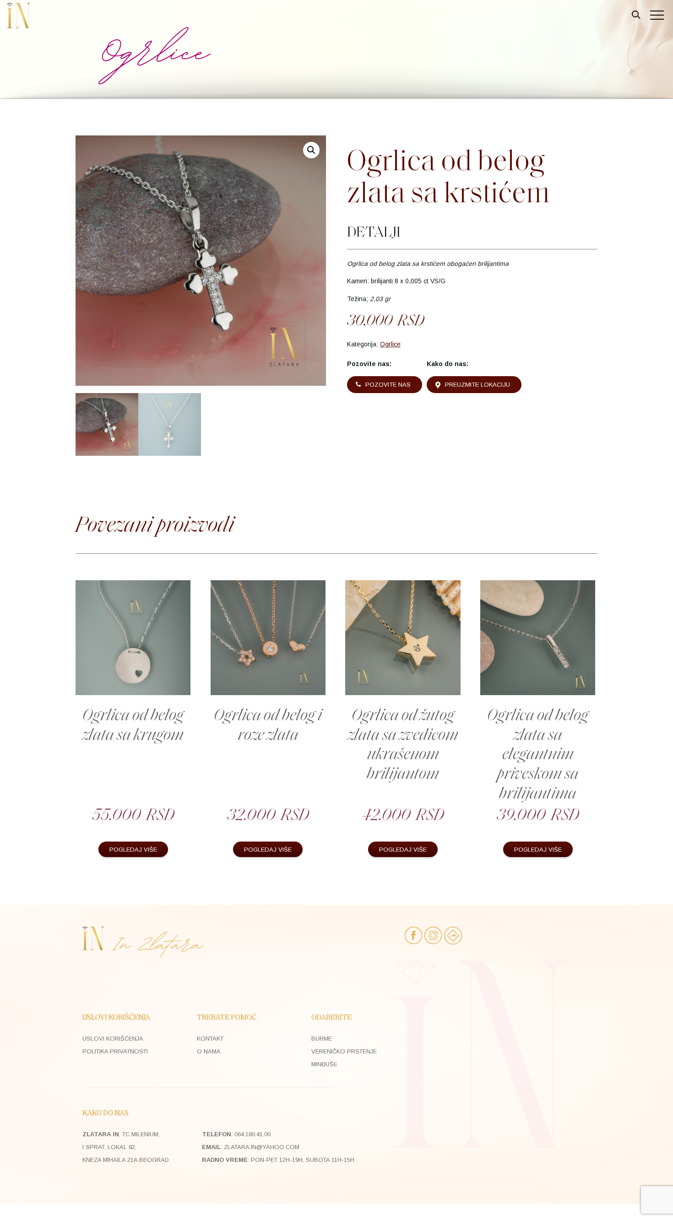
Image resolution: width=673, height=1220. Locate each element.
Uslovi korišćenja (112, 1038)
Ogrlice (390, 344)
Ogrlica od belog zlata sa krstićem (448, 177)
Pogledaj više (133, 849)
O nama (209, 1051)
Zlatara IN (18, 15)
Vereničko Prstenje (344, 1051)
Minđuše (324, 1064)
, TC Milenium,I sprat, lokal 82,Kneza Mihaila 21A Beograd (125, 1147)
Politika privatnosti (115, 1051)
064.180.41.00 (252, 1134)
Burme (321, 1038)
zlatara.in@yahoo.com (261, 1147)
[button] (311, 150)
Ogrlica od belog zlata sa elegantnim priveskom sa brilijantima (537, 755)
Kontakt (210, 1038)
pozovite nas (388, 384)
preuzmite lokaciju (477, 384)
